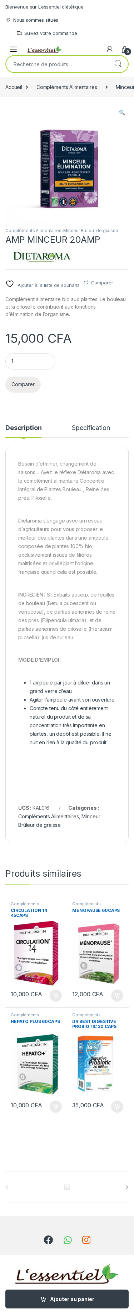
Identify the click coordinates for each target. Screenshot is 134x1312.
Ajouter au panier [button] (53, 996)
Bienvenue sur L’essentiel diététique (44, 7)
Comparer (102, 282)
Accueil (13, 87)
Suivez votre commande (50, 33)
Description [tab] (23, 428)
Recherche (118, 64)
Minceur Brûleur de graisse (90, 230)
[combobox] (57, 64)
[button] (122, 112)
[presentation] (127, 1187)
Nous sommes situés (35, 20)
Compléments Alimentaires (66, 87)
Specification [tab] (91, 428)
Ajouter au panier (72, 1299)
